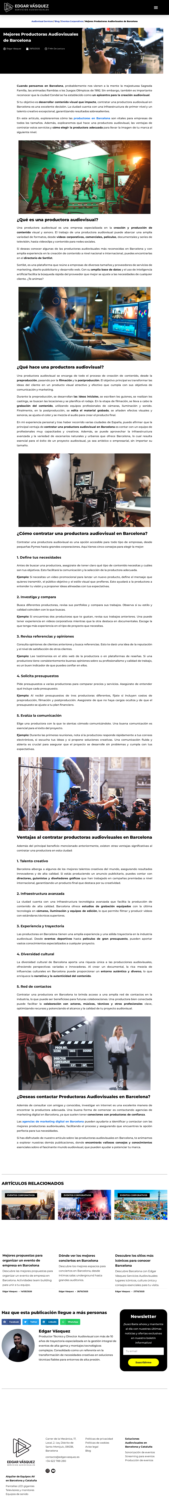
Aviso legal (91, 1446)
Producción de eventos (139, 1460)
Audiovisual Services (42, 21)
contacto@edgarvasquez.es (62, 1457)
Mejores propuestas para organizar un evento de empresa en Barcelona (22, 1260)
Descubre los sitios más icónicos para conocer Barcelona (134, 1260)
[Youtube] (53, 1471)
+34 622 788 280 (56, 1460)
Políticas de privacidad (99, 1438)
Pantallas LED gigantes (20, 1486)
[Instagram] (48, 1471)
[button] (156, 7)
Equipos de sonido (17, 1494)
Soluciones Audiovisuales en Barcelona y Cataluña (138, 1442)
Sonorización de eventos (140, 1452)
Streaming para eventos (139, 1456)
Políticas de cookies (97, 1442)
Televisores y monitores (20, 1490)
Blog (57, 21)
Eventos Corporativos (72, 21)
